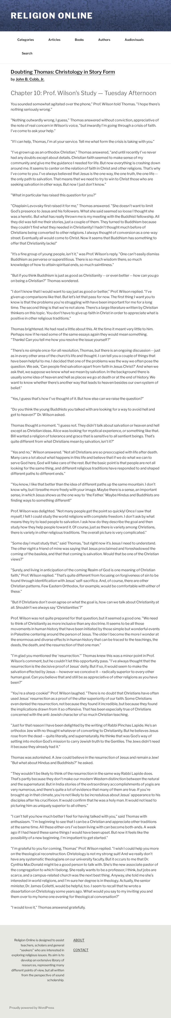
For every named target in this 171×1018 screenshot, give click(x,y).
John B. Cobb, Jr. (30, 79)
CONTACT (80, 950)
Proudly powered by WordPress (31, 1008)
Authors (104, 40)
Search (27, 53)
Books (79, 40)
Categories (25, 40)
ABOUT (78, 940)
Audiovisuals (134, 40)
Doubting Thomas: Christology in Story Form (63, 72)
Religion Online (52, 16)
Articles (54, 40)
